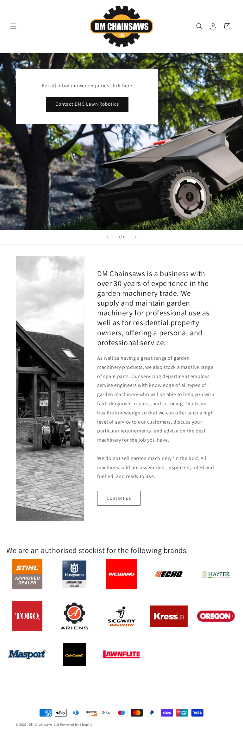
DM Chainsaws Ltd (44, 724)
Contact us (119, 498)
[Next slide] (135, 237)
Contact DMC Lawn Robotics (87, 104)
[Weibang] (121, 575)
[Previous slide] (108, 237)
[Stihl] (27, 575)
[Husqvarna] (74, 575)
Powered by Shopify (76, 724)
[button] (13, 26)
